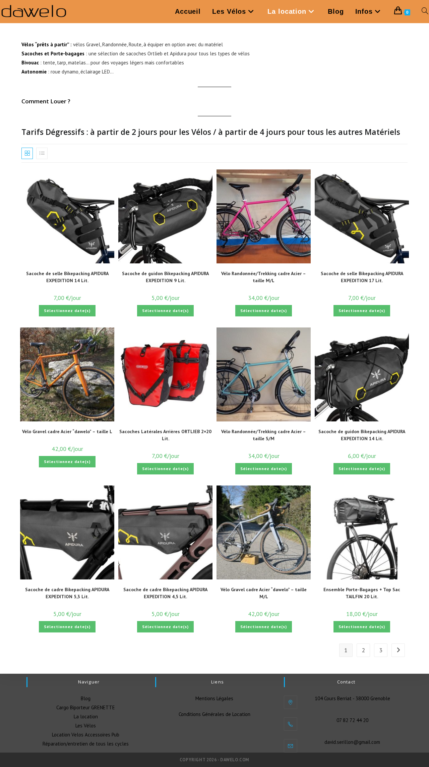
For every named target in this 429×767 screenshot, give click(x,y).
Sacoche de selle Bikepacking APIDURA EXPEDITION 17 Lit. (362, 277)
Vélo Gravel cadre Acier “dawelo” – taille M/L (264, 593)
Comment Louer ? (45, 101)
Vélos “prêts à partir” (45, 44)
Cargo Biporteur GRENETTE (85, 707)
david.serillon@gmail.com (352, 742)
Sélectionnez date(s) (67, 310)
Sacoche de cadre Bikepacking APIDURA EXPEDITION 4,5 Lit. (165, 593)
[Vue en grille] (27, 153)
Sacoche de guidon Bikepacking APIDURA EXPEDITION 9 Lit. (165, 277)
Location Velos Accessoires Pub (85, 734)
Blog (85, 698)
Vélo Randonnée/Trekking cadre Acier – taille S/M (263, 435)
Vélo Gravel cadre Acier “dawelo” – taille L (67, 431)
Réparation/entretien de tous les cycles (86, 743)
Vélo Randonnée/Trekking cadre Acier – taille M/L (263, 277)
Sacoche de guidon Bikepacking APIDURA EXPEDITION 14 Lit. (361, 435)
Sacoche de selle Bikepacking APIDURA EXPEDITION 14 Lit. (67, 277)
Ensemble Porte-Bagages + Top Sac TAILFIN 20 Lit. (361, 593)
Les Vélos (85, 725)
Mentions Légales (214, 698)
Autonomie (34, 71)
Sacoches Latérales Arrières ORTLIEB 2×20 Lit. (165, 435)
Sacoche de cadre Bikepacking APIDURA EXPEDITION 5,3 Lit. (67, 593)
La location (86, 716)
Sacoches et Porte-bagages (52, 53)
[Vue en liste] (42, 153)
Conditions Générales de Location (214, 714)
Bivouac (30, 62)
